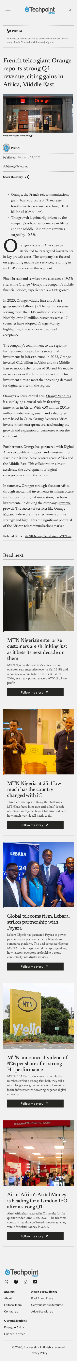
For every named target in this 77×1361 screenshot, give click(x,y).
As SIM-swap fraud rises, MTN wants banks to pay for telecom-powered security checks (49, 536)
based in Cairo (21, 419)
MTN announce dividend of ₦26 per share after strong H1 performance (37, 1063)
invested (9, 363)
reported (32, 200)
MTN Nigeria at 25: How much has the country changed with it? (34, 789)
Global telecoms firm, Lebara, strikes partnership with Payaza (38, 922)
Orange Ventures (58, 396)
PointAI (15, 148)
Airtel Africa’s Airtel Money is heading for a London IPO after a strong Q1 (37, 1200)
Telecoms (22, 166)
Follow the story (32, 692)
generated (10, 306)
